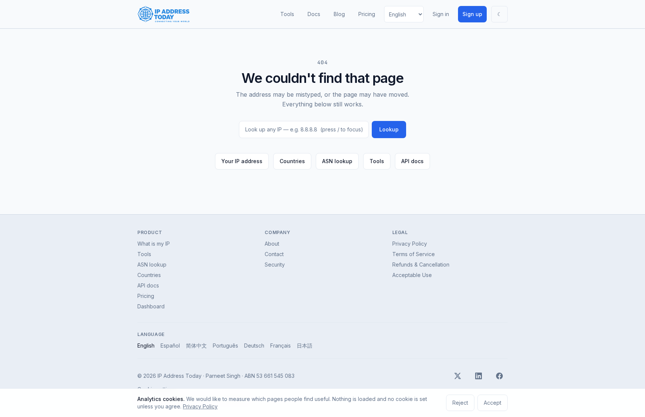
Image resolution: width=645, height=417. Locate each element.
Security (275, 264)
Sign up (472, 14)
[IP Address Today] (163, 14)
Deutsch (254, 345)
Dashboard (151, 306)
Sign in (441, 14)
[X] (457, 376)
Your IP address (241, 161)
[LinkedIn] (478, 376)
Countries (292, 161)
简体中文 (196, 345)
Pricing (366, 14)
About (272, 243)
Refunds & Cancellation (420, 264)
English (146, 345)
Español (170, 345)
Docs (314, 14)
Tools (287, 14)
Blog (339, 14)
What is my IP (153, 243)
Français (280, 345)
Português (225, 345)
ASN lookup (337, 161)
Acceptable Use (412, 275)
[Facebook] (499, 376)
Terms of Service (413, 254)
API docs (412, 161)
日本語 (304, 345)
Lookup (389, 129)
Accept (492, 402)
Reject (460, 402)
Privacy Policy (409, 243)
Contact (274, 254)
